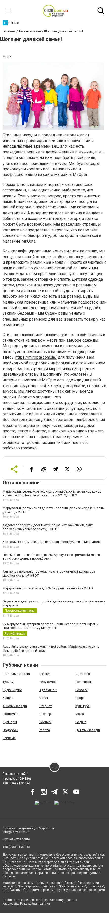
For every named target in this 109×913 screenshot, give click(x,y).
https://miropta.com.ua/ (36, 357)
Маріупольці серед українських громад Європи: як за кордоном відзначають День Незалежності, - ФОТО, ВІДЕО (52, 493)
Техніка (44, 674)
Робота (44, 730)
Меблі (43, 698)
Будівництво (12, 690)
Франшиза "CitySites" (18, 778)
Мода (79, 714)
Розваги (81, 690)
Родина (80, 722)
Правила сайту (53, 900)
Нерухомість (48, 682)
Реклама (9, 738)
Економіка (11, 714)
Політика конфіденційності (22, 900)
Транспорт (83, 682)
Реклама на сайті (15, 774)
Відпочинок (48, 690)
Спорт (80, 698)
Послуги (45, 722)
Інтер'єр (45, 714)
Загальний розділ (16, 674)
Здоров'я (82, 674)
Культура (82, 706)
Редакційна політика (35, 903)
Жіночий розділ (15, 706)
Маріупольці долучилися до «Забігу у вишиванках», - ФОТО (48, 588)
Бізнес (7, 698)
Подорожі (10, 730)
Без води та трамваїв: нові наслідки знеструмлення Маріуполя (52, 542)
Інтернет (45, 706)
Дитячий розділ (87, 730)
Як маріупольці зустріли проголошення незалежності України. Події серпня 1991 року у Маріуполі (51, 626)
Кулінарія (10, 722)
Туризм (8, 682)
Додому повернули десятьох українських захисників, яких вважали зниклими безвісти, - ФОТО (48, 527)
